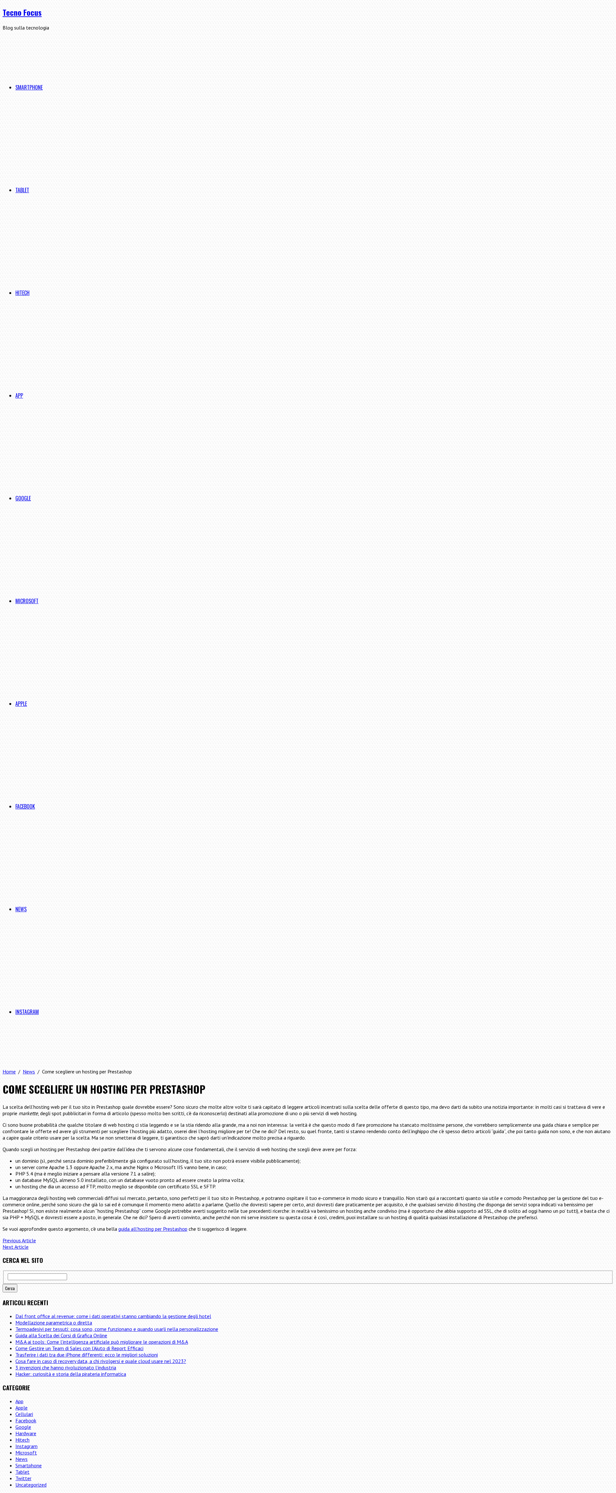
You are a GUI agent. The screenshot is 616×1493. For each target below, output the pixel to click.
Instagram (27, 1012)
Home (9, 1071)
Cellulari (24, 1414)
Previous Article (19, 1240)
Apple (21, 703)
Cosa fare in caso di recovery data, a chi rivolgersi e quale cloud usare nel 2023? (100, 1361)
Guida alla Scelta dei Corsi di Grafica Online (61, 1335)
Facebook (25, 806)
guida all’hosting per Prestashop (152, 1229)
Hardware (25, 1433)
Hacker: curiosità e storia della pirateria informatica (70, 1374)
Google (23, 498)
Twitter (23, 1478)
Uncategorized (31, 1484)
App (19, 395)
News (21, 909)
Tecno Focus (22, 12)
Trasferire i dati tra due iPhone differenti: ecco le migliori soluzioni (86, 1354)
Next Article (16, 1247)
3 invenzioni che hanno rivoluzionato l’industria (65, 1367)
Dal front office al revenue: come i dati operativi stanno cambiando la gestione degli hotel (113, 1316)
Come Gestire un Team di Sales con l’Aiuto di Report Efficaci (79, 1348)
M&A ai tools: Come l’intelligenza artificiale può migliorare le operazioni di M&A (101, 1342)
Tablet (22, 190)
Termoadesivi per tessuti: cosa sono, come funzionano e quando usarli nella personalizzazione (116, 1329)
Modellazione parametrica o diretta (53, 1322)
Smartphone (29, 87)
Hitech (22, 293)
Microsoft (26, 601)
